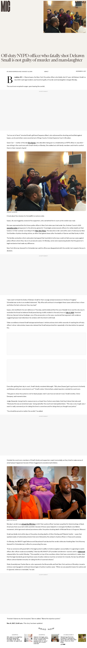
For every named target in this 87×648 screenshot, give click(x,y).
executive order (12, 228)
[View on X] (46, 344)
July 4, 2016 (70, 312)
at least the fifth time (28, 524)
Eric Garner (32, 143)
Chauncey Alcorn (26, 71)
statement (81, 551)
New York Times (40, 231)
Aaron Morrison (13, 71)
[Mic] (5, 6)
